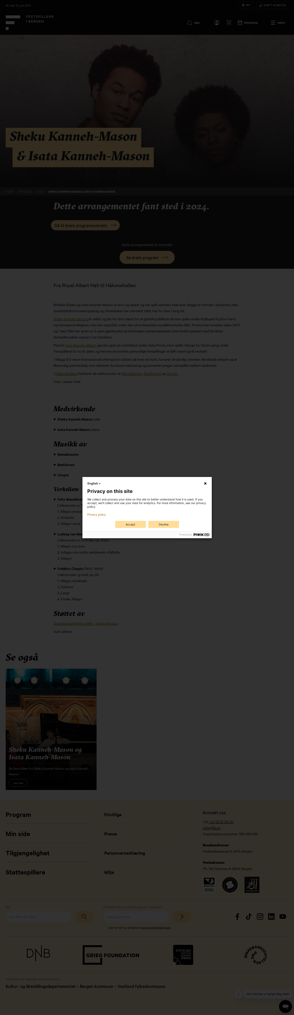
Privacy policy (96, 514)
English (92, 483)
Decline (164, 524)
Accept (130, 524)
